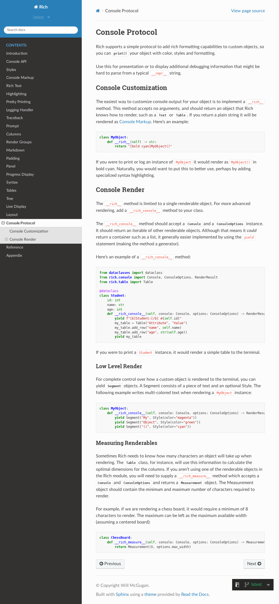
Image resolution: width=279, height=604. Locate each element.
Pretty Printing (18, 102)
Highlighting (16, 94)
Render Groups (19, 142)
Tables (11, 190)
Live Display (16, 207)
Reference (14, 247)
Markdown (15, 150)
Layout (12, 215)
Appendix (14, 255)
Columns (13, 134)
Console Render (23, 239)
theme (150, 594)
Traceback (14, 118)
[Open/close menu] (3, 223)
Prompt (12, 126)
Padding (13, 158)
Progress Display (20, 174)
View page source (248, 11)
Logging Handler (19, 110)
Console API (16, 62)
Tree (9, 199)
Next (252, 564)
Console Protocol (20, 223)
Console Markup (20, 78)
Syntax (12, 182)
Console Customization (29, 231)
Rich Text (14, 86)
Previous (112, 564)
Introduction (17, 53)
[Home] (98, 10)
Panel (10, 166)
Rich (43, 7)
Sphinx (122, 594)
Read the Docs (195, 594)
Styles (11, 70)
